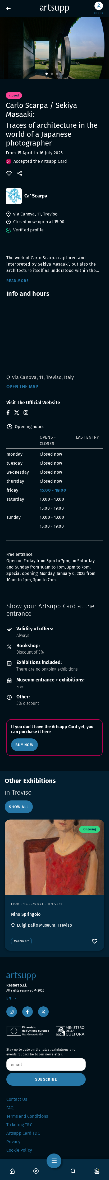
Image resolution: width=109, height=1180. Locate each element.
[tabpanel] (54, 48)
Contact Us (16, 1099)
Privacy (13, 1141)
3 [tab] (57, 74)
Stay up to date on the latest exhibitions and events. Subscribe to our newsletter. (40, 1052)
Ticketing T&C (19, 1124)
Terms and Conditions (27, 1116)
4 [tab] (62, 74)
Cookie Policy (19, 1150)
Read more (17, 281)
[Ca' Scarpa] (14, 196)
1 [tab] (46, 74)
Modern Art (21, 941)
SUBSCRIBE (46, 1079)
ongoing (89, 829)
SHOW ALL (19, 807)
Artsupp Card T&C (23, 1133)
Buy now (24, 745)
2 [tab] (51, 74)
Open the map (22, 387)
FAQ (9, 1107)
